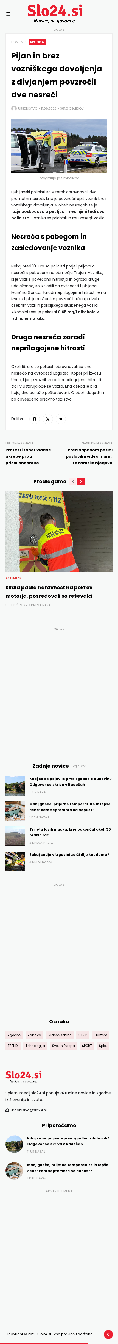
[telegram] (61, 419)
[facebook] (34, 419)
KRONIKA (37, 42)
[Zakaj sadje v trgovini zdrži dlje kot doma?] (15, 861)
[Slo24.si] (48, 13)
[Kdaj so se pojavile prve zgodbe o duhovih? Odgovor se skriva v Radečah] (15, 786)
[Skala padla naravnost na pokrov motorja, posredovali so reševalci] (59, 531)
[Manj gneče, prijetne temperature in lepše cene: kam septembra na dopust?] (15, 811)
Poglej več (79, 766)
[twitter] (48, 419)
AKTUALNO (14, 578)
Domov (17, 42)
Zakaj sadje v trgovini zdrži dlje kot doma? (69, 854)
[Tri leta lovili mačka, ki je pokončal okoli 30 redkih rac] (15, 836)
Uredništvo (27, 108)
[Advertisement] (59, 692)
